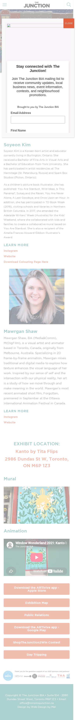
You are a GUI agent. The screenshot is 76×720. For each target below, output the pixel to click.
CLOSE (69, 23)
